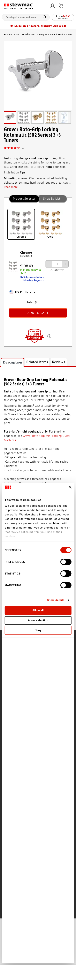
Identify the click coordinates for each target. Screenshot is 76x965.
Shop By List (51, 199)
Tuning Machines (46, 34)
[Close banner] (70, 487)
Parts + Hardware (23, 34)
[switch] (65, 562)
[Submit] (45, 17)
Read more (11, 187)
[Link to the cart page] (61, 6)
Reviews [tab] (58, 362)
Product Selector (24, 199)
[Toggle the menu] (69, 6)
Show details (55, 599)
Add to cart (38, 313)
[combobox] (26, 16)
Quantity (57, 270)
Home (7, 34)
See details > (49, 336)
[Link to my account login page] (52, 6)
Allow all (38, 610)
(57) (22, 148)
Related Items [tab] (37, 362)
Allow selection (38, 620)
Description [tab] (12, 362)
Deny (38, 630)
